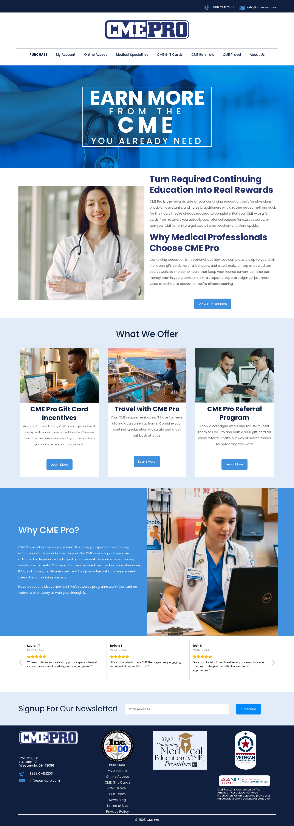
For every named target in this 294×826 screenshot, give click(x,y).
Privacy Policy (117, 811)
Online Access (117, 776)
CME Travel (117, 788)
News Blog (117, 800)
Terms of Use (117, 805)
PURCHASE (117, 765)
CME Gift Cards (117, 782)
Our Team (117, 794)
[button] (273, 663)
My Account (117, 771)
